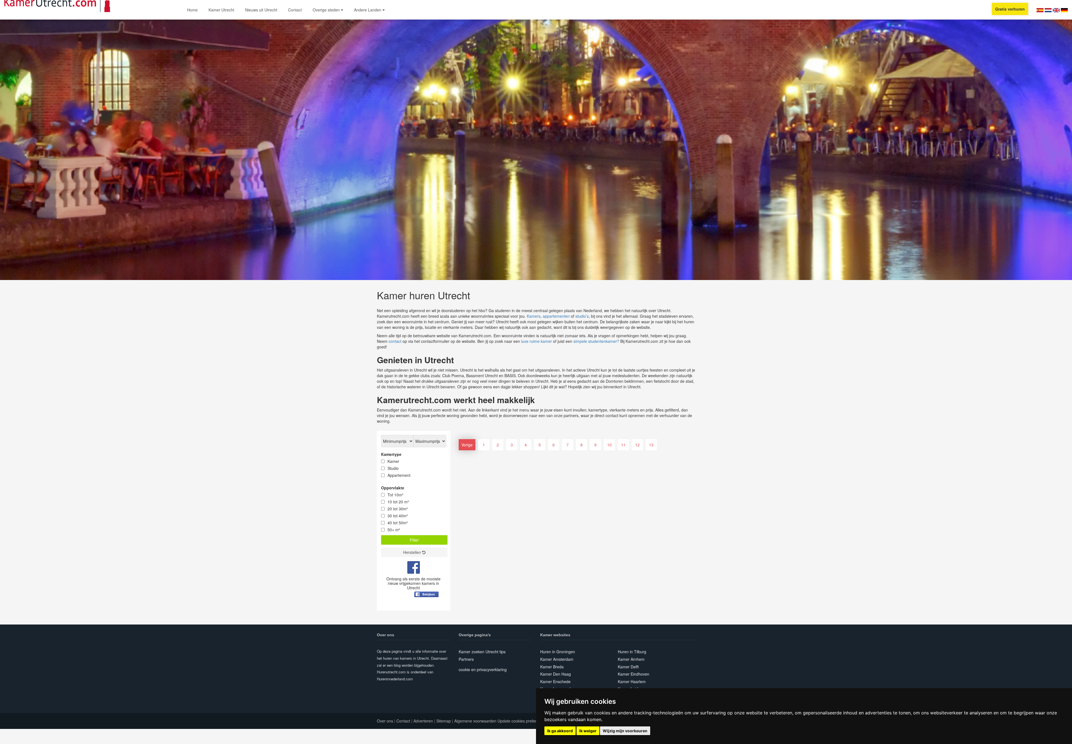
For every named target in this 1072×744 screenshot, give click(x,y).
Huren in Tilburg (632, 651)
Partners (466, 659)
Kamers (533, 316)
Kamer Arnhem (631, 659)
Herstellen (412, 552)
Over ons (385, 721)
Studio (393, 468)
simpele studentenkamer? (596, 341)
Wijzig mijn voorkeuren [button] (625, 730)
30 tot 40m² (397, 515)
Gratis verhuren (1010, 9)
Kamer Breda (552, 666)
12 (637, 445)
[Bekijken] (426, 608)
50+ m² (393, 529)
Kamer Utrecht (221, 10)
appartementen (556, 316)
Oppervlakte (392, 488)
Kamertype (391, 454)
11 (623, 445)
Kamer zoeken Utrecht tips (482, 651)
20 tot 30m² (397, 508)
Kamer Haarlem (632, 681)
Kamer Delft (628, 666)
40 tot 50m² (397, 522)
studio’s (582, 316)
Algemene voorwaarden (475, 721)
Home (192, 10)
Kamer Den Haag (555, 674)
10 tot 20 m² (398, 501)
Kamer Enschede (555, 681)
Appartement (398, 475)
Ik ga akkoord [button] (560, 730)
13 (651, 445)
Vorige (467, 445)
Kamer (393, 461)
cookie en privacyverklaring (483, 669)
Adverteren (423, 721)
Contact (295, 10)
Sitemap (443, 721)
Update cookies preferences (522, 721)
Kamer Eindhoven (633, 674)
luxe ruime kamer (536, 341)
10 (609, 445)
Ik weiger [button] (588, 730)
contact (395, 341)
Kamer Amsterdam (556, 659)
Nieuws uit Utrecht (261, 10)
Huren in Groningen (557, 651)
